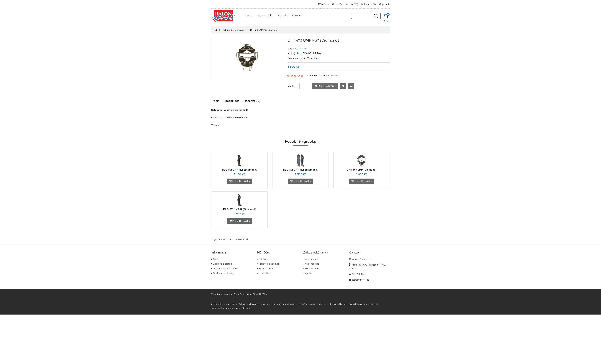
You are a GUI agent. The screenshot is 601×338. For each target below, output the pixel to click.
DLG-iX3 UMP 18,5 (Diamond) (300, 169)
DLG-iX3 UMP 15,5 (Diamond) (239, 169)
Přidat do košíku (326, 86)
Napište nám (311, 259)
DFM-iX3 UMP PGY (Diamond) (264, 30)
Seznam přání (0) (349, 4)
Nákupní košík (368, 4)
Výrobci (296, 15)
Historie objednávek (269, 263)
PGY (235, 239)
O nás (216, 259)
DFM (220, 239)
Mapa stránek (312, 268)
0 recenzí (311, 75)
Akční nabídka (265, 15)
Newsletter (264, 273)
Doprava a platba (222, 263)
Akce (334, 4)
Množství (292, 86)
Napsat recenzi (331, 75)
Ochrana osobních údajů (225, 268)
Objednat (384, 4)
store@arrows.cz (360, 279)
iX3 (224, 239)
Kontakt (282, 15)
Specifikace (231, 101)
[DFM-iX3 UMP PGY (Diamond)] (247, 58)
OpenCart (239, 294)
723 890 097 (358, 274)
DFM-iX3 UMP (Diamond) (361, 169)
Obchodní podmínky (223, 273)
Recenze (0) (252, 101)
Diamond (302, 48)
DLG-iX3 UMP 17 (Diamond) (239, 209)
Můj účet (322, 4)
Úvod (249, 15)
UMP (229, 239)
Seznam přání (266, 268)
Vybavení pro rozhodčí (234, 30)
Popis (215, 101)
